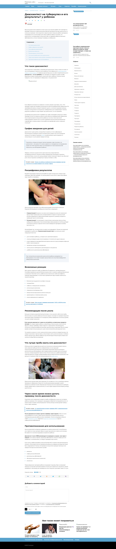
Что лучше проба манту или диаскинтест (38, 55)
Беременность (78, 70)
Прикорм (76, 118)
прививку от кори (32, 418)
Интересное (77, 94)
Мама (32, 6)
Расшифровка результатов (35, 49)
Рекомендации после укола (35, 53)
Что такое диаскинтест (34, 45)
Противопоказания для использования (38, 59)
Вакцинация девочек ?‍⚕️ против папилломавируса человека (66, 529)
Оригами (76, 105)
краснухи (46, 418)
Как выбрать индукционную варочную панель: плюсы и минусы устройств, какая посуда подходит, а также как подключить (82, 49)
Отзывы (77, 539)
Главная (27, 6)
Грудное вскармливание (80, 81)
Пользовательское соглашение (33, 539)
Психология (77, 124)
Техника (76, 137)
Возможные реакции (33, 51)
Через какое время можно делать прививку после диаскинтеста (45, 57)
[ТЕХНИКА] (82, 44)
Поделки (76, 113)
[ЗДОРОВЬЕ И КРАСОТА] (82, 21)
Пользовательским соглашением (53, 504)
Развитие (67, 6)
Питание (53, 6)
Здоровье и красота (79, 89)
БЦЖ (43, 135)
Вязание (76, 78)
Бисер (76, 73)
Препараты (77, 115)
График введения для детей (35, 47)
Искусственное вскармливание (82, 97)
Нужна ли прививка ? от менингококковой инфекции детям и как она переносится (83, 529)
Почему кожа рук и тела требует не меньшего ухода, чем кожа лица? (32, 536)
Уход (60, 6)
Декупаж (76, 84)
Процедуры (77, 121)
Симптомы (77, 134)
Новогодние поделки (79, 102)
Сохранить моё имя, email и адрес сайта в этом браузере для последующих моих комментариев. (46, 506)
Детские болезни (78, 86)
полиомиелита (52, 418)
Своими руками (82, 6)
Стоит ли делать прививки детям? (47, 535)
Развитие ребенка (78, 126)
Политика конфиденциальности (53, 539)
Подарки (76, 110)
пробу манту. (54, 356)
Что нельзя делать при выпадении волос (80, 24)
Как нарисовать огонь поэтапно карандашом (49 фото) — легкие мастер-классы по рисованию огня (82, 160)
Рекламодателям (68, 539)
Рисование (77, 129)
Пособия (73, 6)
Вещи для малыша (78, 76)
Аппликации (77, 68)
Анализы (76, 65)
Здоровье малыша (42, 6)
